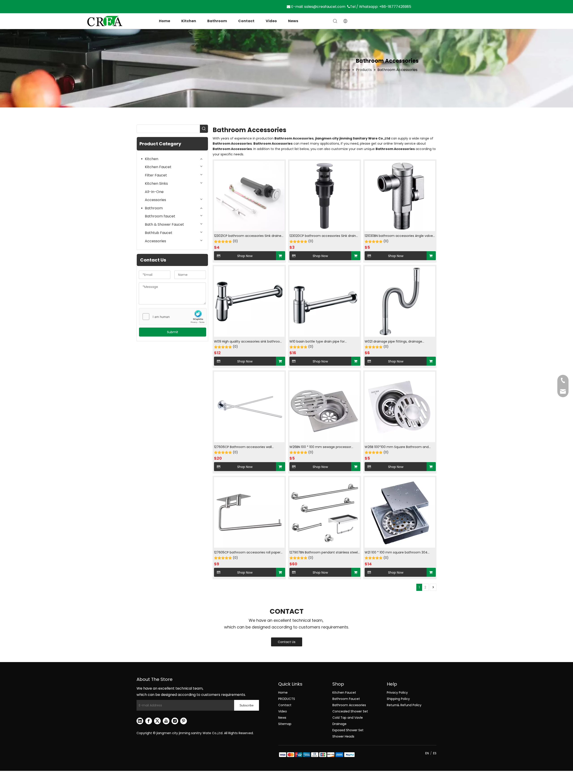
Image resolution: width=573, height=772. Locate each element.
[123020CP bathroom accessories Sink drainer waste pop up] (324, 195)
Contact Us (286, 642)
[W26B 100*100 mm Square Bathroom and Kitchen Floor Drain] (400, 406)
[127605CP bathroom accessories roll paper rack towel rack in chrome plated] (249, 512)
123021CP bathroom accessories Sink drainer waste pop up (248, 236)
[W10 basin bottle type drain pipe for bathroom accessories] (324, 301)
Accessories (155, 199)
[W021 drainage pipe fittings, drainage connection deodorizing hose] (400, 301)
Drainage (339, 724)
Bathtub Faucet (158, 232)
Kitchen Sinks (156, 183)
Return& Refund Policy (404, 705)
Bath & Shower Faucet (164, 224)
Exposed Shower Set (347, 730)
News (293, 21)
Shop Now (244, 256)
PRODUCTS (286, 699)
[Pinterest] (183, 721)
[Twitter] (157, 721)
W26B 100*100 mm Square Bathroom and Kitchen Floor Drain (397, 447)
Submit (172, 332)
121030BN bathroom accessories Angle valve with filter (399, 236)
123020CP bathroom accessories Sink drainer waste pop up (324, 236)
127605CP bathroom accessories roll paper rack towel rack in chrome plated (247, 552)
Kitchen (188, 21)
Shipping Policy (398, 699)
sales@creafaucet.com (324, 6)
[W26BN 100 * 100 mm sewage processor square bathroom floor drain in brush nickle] (324, 406)
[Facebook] (148, 721)
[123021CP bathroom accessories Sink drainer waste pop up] (249, 195)
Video (271, 21)
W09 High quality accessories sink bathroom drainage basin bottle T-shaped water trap (248, 341)
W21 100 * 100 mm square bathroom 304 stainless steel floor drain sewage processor (399, 552)
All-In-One (154, 191)
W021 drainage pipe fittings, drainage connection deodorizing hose (393, 341)
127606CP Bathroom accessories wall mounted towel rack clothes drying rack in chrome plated (247, 447)
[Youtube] (166, 721)
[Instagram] (174, 721)
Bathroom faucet (160, 216)
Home (164, 21)
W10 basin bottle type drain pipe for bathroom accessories (317, 341)
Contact (246, 21)
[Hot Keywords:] (204, 129)
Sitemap (284, 724)
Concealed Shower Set (350, 711)
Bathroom (217, 21)
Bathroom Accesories (349, 705)
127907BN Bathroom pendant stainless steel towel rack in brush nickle (323, 552)
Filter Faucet (156, 175)
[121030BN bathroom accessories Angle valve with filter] (400, 195)
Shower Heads (343, 736)
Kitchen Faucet (158, 166)
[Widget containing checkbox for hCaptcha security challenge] (173, 317)
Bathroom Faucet (346, 699)
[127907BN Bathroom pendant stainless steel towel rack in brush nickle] (324, 512)
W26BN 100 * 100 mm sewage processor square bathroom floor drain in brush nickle (323, 447)
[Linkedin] (140, 721)
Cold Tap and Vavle (347, 717)
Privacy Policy (397, 692)
